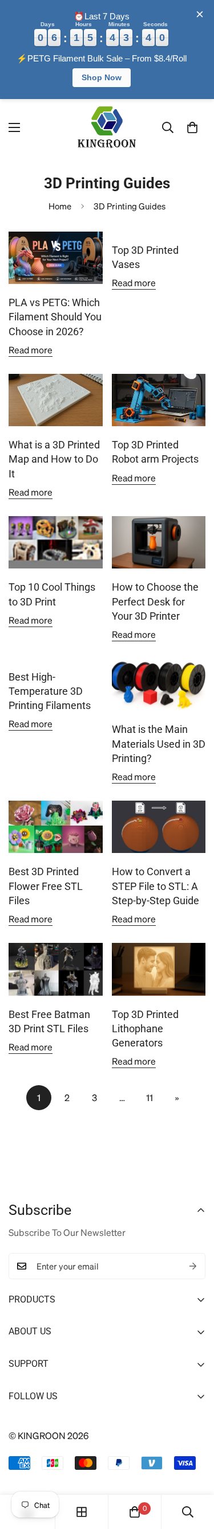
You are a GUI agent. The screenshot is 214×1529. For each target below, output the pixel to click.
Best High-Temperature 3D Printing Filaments (50, 691)
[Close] (199, 14)
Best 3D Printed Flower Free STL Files (46, 886)
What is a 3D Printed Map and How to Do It (54, 459)
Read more (31, 350)
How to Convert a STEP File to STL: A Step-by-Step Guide (155, 886)
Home (60, 206)
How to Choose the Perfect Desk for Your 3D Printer (155, 601)
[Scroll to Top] (193, 1468)
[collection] (81, 1512)
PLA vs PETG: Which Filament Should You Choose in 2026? (55, 316)
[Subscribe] (192, 1266)
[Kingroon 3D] (107, 127)
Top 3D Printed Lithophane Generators (145, 1028)
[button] (192, 127)
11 (149, 1097)
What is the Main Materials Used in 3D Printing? (158, 743)
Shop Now (102, 77)
